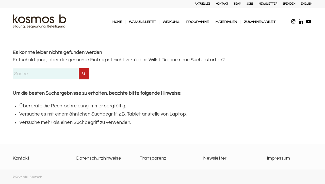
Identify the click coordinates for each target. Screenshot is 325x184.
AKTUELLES (202, 3)
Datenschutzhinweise (98, 158)
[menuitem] (202, 4)
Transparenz (153, 158)
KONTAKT (222, 3)
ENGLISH (306, 3)
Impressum (278, 158)
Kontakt (21, 158)
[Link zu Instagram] (293, 21)
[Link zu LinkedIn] (301, 21)
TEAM (237, 3)
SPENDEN (289, 3)
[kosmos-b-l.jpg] (43, 22)
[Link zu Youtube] (308, 21)
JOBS (250, 3)
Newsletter (214, 158)
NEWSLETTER (268, 3)
